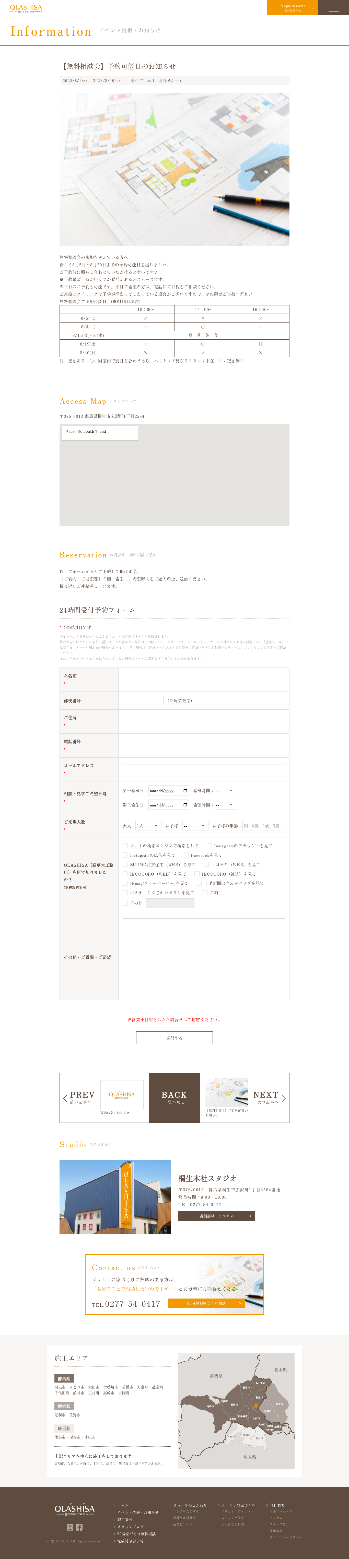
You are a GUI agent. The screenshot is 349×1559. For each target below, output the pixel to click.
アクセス (276, 1518)
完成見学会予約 (130, 1541)
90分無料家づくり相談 (206, 1303)
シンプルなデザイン (187, 1511)
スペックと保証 (232, 1518)
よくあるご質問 (232, 1524)
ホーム (123, 1505)
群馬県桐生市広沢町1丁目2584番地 (244, 1189)
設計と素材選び (184, 1518)
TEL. (126, 1303)
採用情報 (276, 1531)
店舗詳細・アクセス (217, 1216)
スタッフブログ (130, 1526)
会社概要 (277, 1505)
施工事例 (124, 1519)
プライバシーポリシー (286, 1537)
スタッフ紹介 (279, 1524)
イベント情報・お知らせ (138, 1512)
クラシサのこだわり (190, 1505)
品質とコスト (183, 1524)
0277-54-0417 (206, 1204)
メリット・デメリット (237, 1511)
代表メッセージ (281, 1511)
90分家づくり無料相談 (136, 1534)
